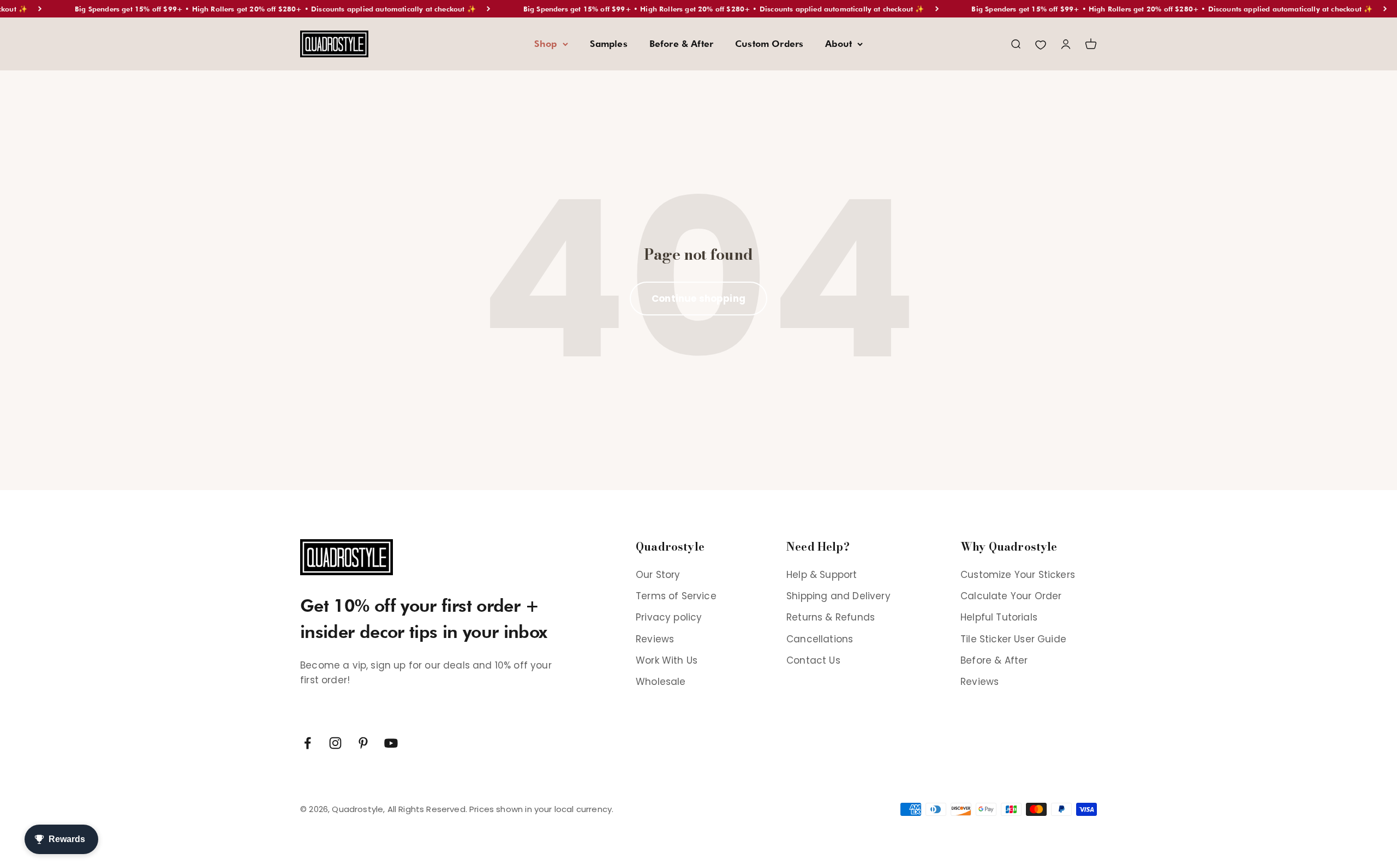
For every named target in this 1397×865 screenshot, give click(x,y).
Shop (545, 43)
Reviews (655, 639)
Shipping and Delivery (838, 595)
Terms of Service (676, 595)
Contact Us (813, 660)
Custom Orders (769, 43)
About (838, 43)
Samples (609, 43)
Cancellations (819, 639)
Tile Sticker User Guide (1013, 639)
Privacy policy (669, 617)
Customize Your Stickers (1017, 574)
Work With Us (666, 660)
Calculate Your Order (1010, 595)
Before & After (681, 43)
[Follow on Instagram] (335, 743)
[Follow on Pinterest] (363, 743)
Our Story (658, 574)
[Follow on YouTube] (391, 743)
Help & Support (821, 574)
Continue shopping (698, 298)
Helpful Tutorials (998, 617)
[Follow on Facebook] (307, 743)
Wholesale (661, 681)
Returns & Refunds (830, 617)
